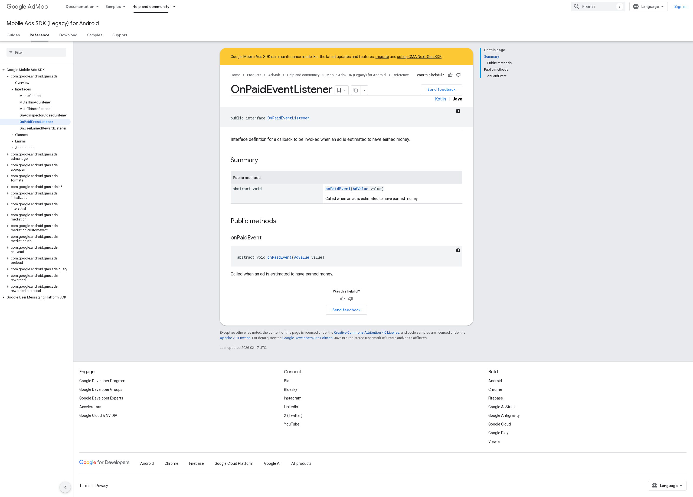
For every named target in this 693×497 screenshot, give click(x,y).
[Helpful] (450, 75)
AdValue (360, 188)
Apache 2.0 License (235, 338)
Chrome (495, 389)
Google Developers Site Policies (307, 338)
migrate (382, 56)
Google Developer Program (102, 381)
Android (495, 381)
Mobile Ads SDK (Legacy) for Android (52, 23)
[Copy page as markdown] (356, 90)
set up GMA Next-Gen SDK (419, 56)
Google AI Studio (502, 407)
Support (119, 35)
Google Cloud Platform (234, 463)
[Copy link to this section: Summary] (263, 160)
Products (254, 75)
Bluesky (290, 389)
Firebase (495, 398)
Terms (84, 485)
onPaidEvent (338, 188)
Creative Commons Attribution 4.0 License (366, 332)
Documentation (80, 6)
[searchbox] (36, 52)
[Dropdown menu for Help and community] (175, 6)
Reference (40, 35)
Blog (288, 381)
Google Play (498, 433)
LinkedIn (291, 407)
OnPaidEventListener (288, 118)
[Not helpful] (458, 75)
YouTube (291, 424)
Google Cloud (499, 424)
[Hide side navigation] (65, 487)
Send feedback (441, 89)
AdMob (38, 6)
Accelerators (90, 407)
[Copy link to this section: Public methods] (281, 221)
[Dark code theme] (458, 111)
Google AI (272, 463)
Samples (113, 6)
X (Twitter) (293, 415)
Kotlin (440, 99)
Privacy (102, 485)
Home (235, 75)
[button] (35, 70)
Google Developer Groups (100, 389)
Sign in (680, 6)
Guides (13, 35)
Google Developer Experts (101, 398)
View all (494, 441)
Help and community (150, 6)
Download (68, 35)
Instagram (293, 398)
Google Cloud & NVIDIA (98, 415)
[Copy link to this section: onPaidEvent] (266, 238)
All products (301, 463)
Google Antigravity (504, 415)
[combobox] (598, 6)
